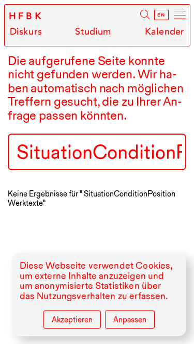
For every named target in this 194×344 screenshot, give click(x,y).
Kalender (164, 31)
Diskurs (26, 31)
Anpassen (129, 319)
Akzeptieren (72, 319)
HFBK (26, 16)
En (161, 15)
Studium (93, 31)
